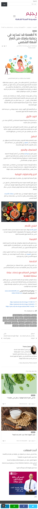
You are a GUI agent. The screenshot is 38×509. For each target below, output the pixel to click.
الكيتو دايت (28, 323)
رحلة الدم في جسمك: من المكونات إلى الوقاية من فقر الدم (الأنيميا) (20, 454)
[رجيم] (26, 16)
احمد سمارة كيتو (17, 315)
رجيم (27, 326)
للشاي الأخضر (33, 229)
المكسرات (21, 323)
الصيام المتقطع (13, 320)
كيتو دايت (15, 326)
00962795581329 (17, 293)
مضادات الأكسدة (9, 193)
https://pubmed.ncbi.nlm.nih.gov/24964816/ (22, 304)
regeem (34, 315)
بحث (4, 4)
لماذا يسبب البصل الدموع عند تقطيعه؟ (27, 457)
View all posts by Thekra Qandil (27, 363)
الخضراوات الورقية (31, 320)
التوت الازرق (10, 318)
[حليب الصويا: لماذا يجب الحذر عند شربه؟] (19, 408)
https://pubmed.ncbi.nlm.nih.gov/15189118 (22, 302)
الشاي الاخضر (22, 320)
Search (35, 1)
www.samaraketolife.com (12, 291)
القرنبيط (29, 254)
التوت (16, 318)
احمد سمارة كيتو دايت (30, 318)
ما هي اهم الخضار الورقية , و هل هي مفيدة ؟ (21, 397)
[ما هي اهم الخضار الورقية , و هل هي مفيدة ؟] (19, 375)
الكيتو (34, 323)
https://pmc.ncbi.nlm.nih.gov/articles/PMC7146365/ (20, 306)
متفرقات (34, 31)
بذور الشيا (26, 153)
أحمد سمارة (27, 315)
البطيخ (26, 142)
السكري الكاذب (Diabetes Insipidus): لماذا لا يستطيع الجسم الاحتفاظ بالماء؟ (19, 464)
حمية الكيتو (33, 326)
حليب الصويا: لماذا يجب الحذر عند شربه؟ (23, 434)
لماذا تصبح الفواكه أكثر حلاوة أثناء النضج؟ (26, 468)
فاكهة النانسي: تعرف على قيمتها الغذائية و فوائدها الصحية (22, 460)
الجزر (5, 318)
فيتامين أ (22, 326)
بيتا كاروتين (8, 323)
